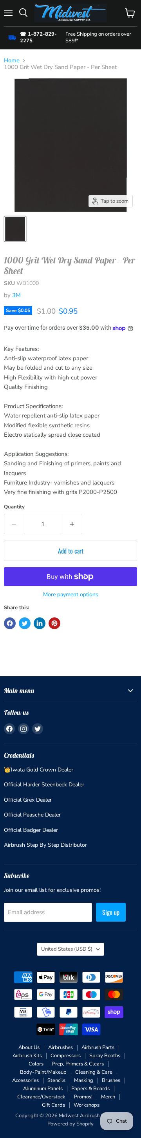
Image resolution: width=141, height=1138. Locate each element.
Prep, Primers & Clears (78, 1063)
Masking (83, 1080)
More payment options (70, 595)
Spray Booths (104, 1055)
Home (12, 60)
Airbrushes (60, 1047)
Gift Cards (53, 1105)
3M (16, 295)
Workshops (86, 1105)
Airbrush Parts (97, 1047)
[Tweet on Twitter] (25, 623)
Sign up (110, 912)
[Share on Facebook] (10, 623)
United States (66, 949)
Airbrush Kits (27, 1055)
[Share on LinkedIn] (39, 623)
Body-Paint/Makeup (43, 1072)
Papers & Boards (90, 1088)
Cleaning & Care (93, 1072)
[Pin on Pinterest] (54, 623)
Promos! (83, 1096)
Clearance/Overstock (41, 1096)
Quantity (14, 507)
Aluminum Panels (43, 1088)
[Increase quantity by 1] (72, 524)
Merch (108, 1096)
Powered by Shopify (70, 1123)
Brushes (111, 1080)
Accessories (25, 1080)
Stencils (56, 1080)
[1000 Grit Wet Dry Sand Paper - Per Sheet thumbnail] (15, 228)
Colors (36, 1063)
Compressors (66, 1055)
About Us (29, 1047)
